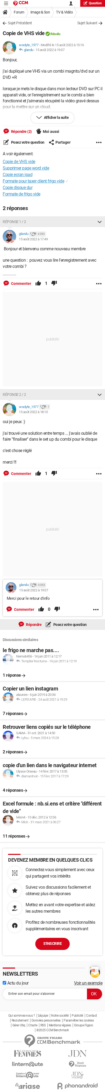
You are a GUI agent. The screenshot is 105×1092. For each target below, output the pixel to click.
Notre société (60, 1015)
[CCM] (20, 3)
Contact (91, 1015)
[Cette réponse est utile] (38, 283)
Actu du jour (17, 983)
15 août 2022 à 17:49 (33, 239)
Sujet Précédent (20, 23)
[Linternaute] (27, 1064)
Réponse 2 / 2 (14, 394)
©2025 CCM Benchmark (52, 1030)
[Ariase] (27, 1086)
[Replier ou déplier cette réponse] (99, 221)
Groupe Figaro (83, 1025)
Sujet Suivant (87, 23)
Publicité (77, 1015)
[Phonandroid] (77, 1086)
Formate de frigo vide (21, 194)
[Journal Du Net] (77, 1053)
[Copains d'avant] (27, 1075)
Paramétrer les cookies (79, 1020)
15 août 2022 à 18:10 (33, 412)
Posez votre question (27, 142)
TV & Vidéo (64, 12)
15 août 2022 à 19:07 (50, 50)
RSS (43, 1025)
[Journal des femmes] (27, 1053)
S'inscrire (52, 943)
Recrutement (20, 1020)
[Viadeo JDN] (77, 1075)
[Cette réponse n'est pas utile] (54, 283)
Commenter (20, 283)
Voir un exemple (88, 983)
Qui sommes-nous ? (21, 1015)
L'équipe (43, 1015)
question (95, 3)
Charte (32, 1025)
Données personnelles (46, 1020)
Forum (19, 12)
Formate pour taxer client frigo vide (33, 181)
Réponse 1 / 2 (14, 222)
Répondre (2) (21, 131)
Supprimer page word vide (26, 168)
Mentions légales (60, 1025)
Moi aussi (51, 131)
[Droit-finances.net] (77, 1064)
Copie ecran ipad (17, 174)
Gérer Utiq (18, 1025)
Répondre (33, 624)
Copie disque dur (17, 187)
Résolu (55, 34)
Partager (63, 142)
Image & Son (40, 12)
